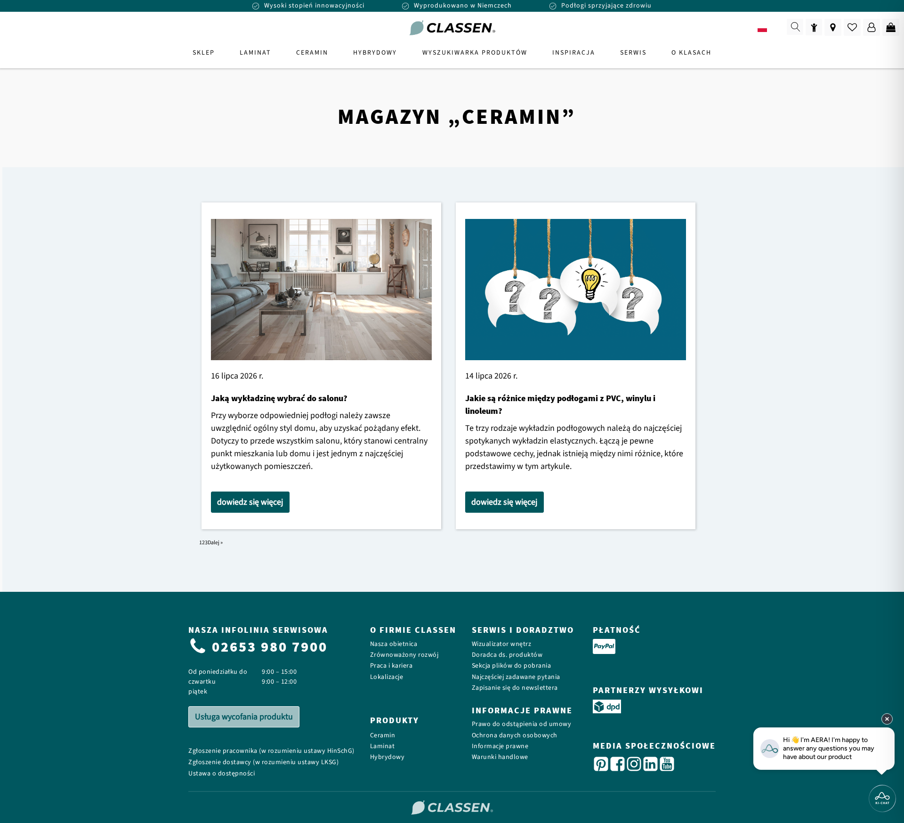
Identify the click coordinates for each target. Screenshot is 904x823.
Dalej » (215, 543)
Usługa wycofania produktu (244, 717)
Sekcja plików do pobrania (511, 666)
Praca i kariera (391, 666)
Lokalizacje (387, 677)
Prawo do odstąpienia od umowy (522, 724)
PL (776, 28)
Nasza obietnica (394, 644)
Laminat (382, 746)
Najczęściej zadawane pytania (516, 677)
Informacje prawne (500, 746)
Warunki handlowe (500, 757)
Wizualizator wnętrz (502, 644)
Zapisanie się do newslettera (515, 688)
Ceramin (383, 735)
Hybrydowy (387, 757)
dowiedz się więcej (250, 502)
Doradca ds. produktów (507, 655)
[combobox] (769, 28)
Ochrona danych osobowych (514, 735)
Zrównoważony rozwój (404, 655)
